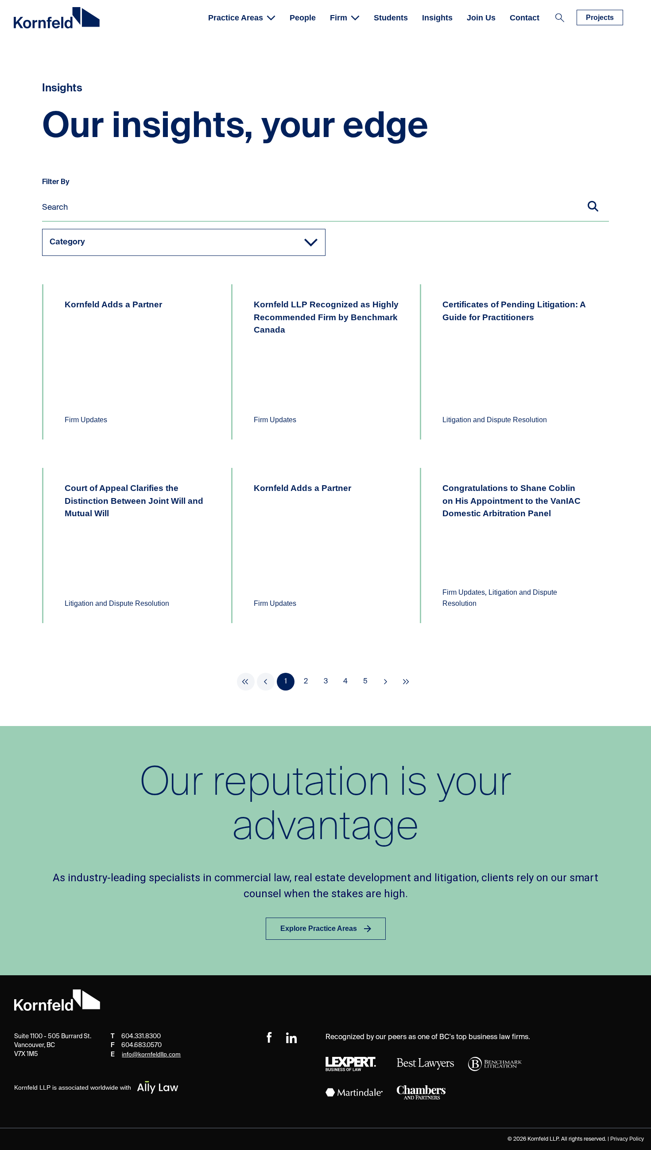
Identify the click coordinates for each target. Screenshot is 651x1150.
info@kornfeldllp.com (151, 1054)
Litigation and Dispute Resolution (494, 420)
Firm (338, 17)
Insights (437, 17)
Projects (600, 17)
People (303, 17)
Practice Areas (235, 17)
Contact (524, 17)
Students (391, 17)
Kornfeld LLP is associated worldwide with (72, 1087)
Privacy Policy (627, 1139)
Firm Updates (86, 420)
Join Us (481, 17)
